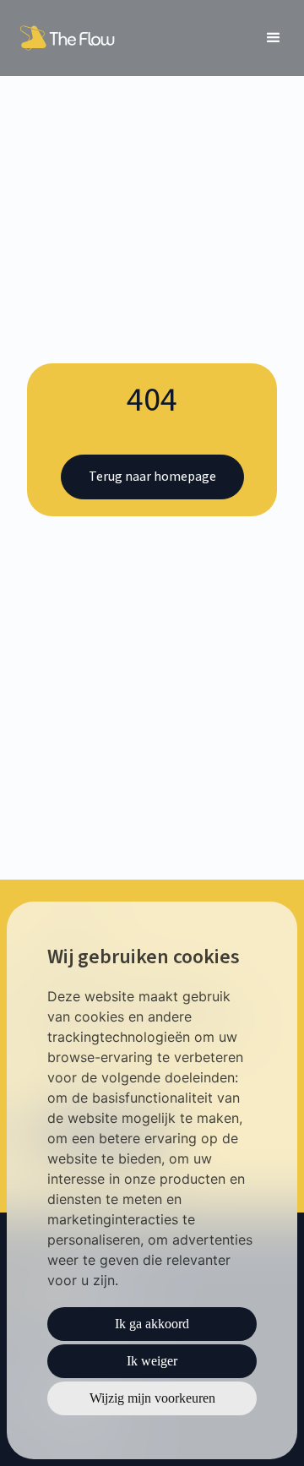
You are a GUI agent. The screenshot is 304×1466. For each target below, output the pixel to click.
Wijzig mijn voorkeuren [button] (152, 1398)
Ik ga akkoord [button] (152, 1323)
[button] (273, 38)
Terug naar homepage (152, 476)
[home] (70, 38)
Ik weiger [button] (152, 1361)
